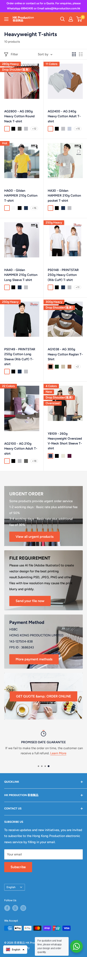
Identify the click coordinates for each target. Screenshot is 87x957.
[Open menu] (6, 19)
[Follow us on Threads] (15, 908)
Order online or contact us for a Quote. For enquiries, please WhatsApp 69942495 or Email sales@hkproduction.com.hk (44, 6)
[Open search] (62, 19)
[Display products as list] (81, 54)
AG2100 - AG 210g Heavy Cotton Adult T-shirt (20, 448)
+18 (34, 461)
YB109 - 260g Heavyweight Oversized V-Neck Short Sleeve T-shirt (65, 441)
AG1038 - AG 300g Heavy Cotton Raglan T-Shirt (65, 354)
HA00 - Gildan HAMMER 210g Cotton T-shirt (20, 196)
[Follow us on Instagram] (23, 908)
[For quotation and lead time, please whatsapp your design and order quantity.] (76, 946)
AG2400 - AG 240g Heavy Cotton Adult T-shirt (64, 116)
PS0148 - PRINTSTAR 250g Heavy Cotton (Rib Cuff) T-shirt (63, 275)
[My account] (71, 19)
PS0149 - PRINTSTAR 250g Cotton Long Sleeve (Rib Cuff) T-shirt (19, 356)
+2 (77, 366)
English (11, 887)
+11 (77, 287)
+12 (34, 128)
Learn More (58, 753)
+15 (78, 128)
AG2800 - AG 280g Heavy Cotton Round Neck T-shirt (19, 116)
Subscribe (18, 867)
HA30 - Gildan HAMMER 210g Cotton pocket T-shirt (64, 196)
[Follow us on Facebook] (7, 908)
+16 (34, 208)
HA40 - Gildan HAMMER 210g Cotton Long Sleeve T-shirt (20, 275)
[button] (15, 950)
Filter (14, 54)
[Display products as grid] (74, 54)
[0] (79, 19)
